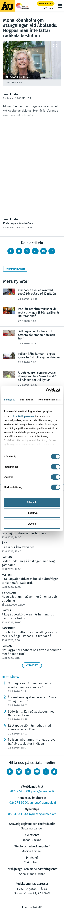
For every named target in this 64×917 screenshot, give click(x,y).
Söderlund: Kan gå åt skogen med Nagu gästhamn (31, 715)
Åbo (4, 543)
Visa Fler (32, 665)
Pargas (7, 557)
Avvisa (32, 523)
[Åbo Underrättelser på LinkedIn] (46, 771)
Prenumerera (46, 3)
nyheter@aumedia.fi (42, 814)
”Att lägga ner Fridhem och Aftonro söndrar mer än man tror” (31, 687)
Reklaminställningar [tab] (50, 399)
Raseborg (8, 628)
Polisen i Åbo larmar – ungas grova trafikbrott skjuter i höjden (31, 743)
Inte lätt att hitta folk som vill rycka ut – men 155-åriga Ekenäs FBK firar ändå (29, 636)
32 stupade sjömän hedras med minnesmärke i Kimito (29, 729)
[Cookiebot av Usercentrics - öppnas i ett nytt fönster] (46, 390)
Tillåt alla (32, 502)
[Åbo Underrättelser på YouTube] (37, 771)
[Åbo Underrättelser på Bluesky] (19, 771)
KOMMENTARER (15, 268)
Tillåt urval (32, 512)
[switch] (55, 466)
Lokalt (6, 610)
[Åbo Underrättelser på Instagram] (28, 771)
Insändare (9, 592)
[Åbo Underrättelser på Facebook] (10, 771)
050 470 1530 (18, 814)
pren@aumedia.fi (42, 791)
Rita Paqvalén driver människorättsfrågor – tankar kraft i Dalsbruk (31, 583)
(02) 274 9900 (20, 791)
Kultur (6, 575)
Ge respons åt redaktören (19, 223)
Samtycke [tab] (9, 399)
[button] (46, 8)
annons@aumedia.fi (43, 803)
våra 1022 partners (23, 416)
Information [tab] (26, 399)
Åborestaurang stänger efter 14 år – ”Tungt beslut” (32, 701)
